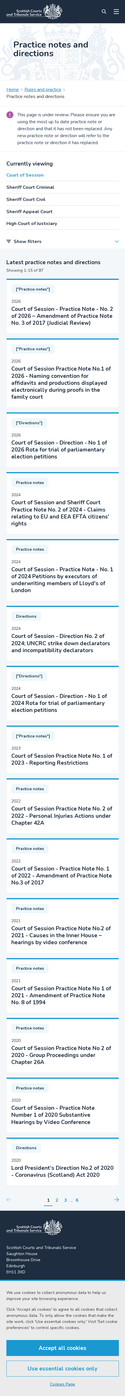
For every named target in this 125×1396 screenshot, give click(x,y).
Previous (11, 1199)
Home (12, 89)
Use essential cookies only (62, 1369)
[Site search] (104, 11)
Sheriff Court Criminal (30, 187)
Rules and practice (42, 89)
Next (114, 1199)
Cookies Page (62, 1384)
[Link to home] (34, 11)
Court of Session (25, 175)
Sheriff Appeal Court (29, 212)
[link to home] (34, 1227)
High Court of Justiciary (31, 224)
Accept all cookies (62, 1348)
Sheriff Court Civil (26, 200)
